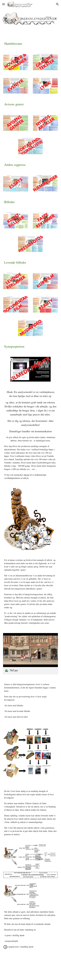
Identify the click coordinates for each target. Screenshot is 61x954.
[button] (3, 4)
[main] (30, 43)
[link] (30, 653)
